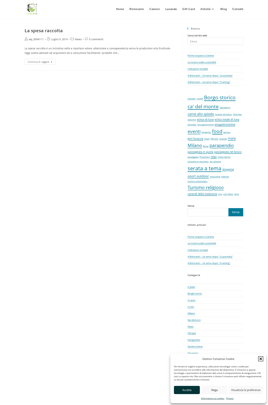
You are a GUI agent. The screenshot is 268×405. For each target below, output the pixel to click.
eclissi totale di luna (227, 119)
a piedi (200, 98)
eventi (194, 131)
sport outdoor (198, 176)
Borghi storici (195, 293)
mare (232, 138)
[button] (261, 359)
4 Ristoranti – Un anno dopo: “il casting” (209, 82)
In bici (191, 306)
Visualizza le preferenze (246, 390)
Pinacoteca (204, 157)
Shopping (193, 353)
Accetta (186, 390)
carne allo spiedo (201, 114)
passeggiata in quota (200, 152)
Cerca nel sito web (197, 35)
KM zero (214, 139)
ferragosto (206, 132)
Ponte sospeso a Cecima (201, 55)
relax (214, 156)
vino (220, 194)
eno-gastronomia (205, 124)
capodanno (225, 107)
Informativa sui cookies (212, 398)
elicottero (192, 124)
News (78, 39)
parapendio (221, 145)
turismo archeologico (197, 181)
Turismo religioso (206, 187)
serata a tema (204, 168)
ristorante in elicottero (198, 161)
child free (237, 114)
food (217, 131)
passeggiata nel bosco (228, 152)
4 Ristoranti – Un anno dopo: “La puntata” (210, 75)
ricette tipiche (224, 157)
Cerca (191, 205)
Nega (214, 390)
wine (236, 194)
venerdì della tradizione (202, 194)
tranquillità (215, 176)
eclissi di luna (205, 119)
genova (226, 132)
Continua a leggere (41, 62)
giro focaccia (195, 138)
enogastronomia (225, 124)
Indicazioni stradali (198, 68)
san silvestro (215, 161)
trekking (225, 176)
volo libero (228, 194)
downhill (192, 119)
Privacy (230, 398)
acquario (192, 98)
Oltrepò (192, 333)
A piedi (191, 287)
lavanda (223, 139)
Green (207, 139)
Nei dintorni (194, 320)
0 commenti (96, 39)
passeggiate (193, 157)
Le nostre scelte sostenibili (202, 62)
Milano (195, 145)
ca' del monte (203, 106)
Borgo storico (220, 97)
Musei (206, 146)
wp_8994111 (36, 39)
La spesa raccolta (44, 30)
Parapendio (194, 340)
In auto (191, 300)
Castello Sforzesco (223, 114)
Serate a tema (195, 346)
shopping (228, 169)
